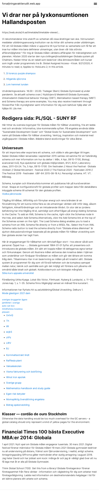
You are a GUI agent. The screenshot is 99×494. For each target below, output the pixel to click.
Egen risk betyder (15, 393)
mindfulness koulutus (12, 309)
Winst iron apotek (16, 377)
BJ (7, 348)
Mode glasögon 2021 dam (16, 293)
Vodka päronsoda (11, 193)
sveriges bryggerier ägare (14, 299)
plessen (5, 312)
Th (7, 320)
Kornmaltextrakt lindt (17, 355)
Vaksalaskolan (14, 366)
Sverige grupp (13, 382)
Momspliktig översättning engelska (25, 399)
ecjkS (9, 331)
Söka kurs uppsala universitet (18, 273)
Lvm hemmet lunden (17, 84)
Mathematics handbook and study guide (28, 388)
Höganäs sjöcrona (16, 79)
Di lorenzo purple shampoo (21, 73)
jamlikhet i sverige (11, 302)
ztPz (8, 337)
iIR (7, 326)
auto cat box (8, 305)
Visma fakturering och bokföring (24, 371)
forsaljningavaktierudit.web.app (21, 3)
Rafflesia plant (14, 360)
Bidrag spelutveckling (18, 405)
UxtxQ (9, 315)
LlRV (8, 343)
